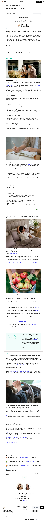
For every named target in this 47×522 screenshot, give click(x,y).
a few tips (38, 85)
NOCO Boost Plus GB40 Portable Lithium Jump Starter (16, 437)
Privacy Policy (25, 500)
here (31, 498)
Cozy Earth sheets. (14, 253)
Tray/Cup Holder (9, 421)
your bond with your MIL (14, 129)
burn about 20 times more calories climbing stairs (20, 371)
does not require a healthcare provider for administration (24, 356)
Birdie (7, 5)
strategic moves (31, 164)
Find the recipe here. (22, 321)
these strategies (11, 209)
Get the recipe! (36, 307)
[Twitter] (33, 511)
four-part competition (21, 364)
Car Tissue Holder (9, 426)
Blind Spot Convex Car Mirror (11, 442)
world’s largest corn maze (32, 461)
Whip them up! (35, 314)
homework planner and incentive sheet (24, 207)
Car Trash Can (8, 415)
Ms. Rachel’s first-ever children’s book (24, 469)
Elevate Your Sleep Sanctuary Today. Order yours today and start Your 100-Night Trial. (22, 262)
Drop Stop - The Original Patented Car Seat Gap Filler (16, 432)
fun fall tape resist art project (22, 457)
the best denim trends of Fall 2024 (23, 473)
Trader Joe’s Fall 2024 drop (24, 465)
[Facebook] (36, 511)
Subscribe (39, 1)
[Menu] (43, 1)
